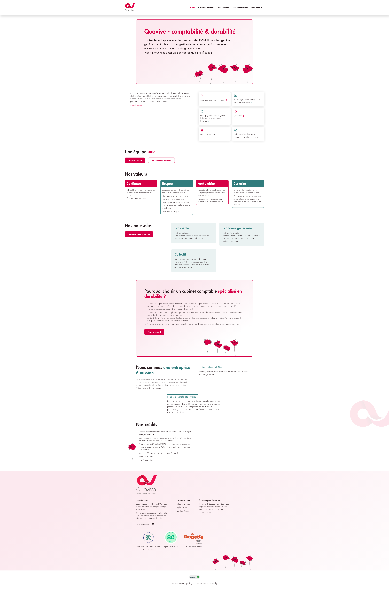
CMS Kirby (213, 583)
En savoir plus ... (136, 105)
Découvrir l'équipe (135, 160)
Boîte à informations (240, 7)
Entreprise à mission (184, 504)
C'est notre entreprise (206, 7)
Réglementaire (182, 507)
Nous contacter (257, 7)
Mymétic (199, 583)
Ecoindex (194, 577)
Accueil (192, 7)
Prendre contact (154, 332)
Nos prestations (223, 7)
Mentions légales (183, 511)
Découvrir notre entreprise (161, 160)
